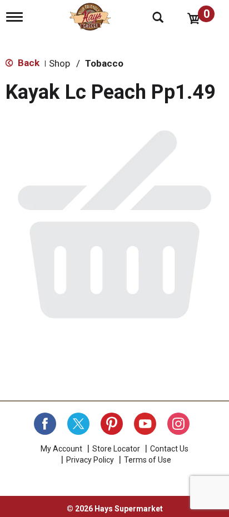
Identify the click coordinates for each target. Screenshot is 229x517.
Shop (59, 63)
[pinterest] (112, 424)
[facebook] (45, 424)
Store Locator (116, 448)
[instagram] (178, 424)
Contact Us (169, 448)
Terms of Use (147, 459)
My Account (61, 448)
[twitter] (78, 424)
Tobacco (104, 63)
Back (27, 62)
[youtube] (145, 424)
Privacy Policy (90, 459)
